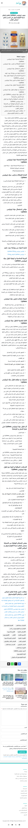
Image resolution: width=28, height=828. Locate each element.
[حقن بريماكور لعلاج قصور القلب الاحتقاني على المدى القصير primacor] (7, 690)
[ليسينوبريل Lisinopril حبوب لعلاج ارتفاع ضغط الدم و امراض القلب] (21, 690)
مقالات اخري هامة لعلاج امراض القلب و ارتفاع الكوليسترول (13, 112)
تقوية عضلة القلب (20, 648)
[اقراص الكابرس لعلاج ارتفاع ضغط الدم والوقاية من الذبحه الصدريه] (21, 677)
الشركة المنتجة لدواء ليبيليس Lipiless (15, 60)
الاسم (26, 727)
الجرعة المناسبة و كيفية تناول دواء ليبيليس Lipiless (14, 77)
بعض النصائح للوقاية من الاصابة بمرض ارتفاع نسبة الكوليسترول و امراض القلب (13, 106)
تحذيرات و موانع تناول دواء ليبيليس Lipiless (13, 91)
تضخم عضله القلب (9, 644)
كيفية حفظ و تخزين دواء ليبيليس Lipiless (14, 82)
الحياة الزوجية (24, 795)
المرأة (26, 805)
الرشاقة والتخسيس (23, 810)
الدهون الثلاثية (21, 635)
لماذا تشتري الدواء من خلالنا (21, 778)
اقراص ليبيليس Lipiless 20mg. (15, 251)
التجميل (25, 815)
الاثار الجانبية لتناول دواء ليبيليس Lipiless (14, 86)
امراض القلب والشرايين (9, 641)
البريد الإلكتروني (24, 733)
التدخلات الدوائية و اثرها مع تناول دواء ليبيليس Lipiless (13, 100)
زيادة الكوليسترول (21, 654)
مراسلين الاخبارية (23, 798)
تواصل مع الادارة (23, 780)
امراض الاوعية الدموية (9, 638)
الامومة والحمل (24, 812)
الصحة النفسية (24, 793)
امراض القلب (22, 641)
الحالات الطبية (24, 791)
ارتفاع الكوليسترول (8, 625)
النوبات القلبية (21, 638)
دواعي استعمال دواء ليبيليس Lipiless (15, 70)
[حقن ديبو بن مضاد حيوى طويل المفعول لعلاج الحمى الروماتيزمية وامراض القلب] (7, 677)
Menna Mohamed (14, 23)
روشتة (25, 771)
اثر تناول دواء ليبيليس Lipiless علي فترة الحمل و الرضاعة (13, 96)
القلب (13, 635)
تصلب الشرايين (21, 644)
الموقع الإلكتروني (23, 740)
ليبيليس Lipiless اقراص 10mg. (15, 254)
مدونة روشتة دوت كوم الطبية (21, 774)
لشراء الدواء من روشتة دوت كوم (14, 73)
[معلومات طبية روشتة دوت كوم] (21, 3)
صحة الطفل (24, 808)
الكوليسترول (6, 635)
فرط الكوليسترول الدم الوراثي (18, 657)
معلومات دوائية (11, 9)
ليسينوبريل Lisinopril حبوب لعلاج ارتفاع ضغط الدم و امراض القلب (21, 697)
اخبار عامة (25, 788)
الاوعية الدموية (10, 632)
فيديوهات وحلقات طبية (22, 776)
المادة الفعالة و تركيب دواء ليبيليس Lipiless (13, 65)
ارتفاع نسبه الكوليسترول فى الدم (17, 628)
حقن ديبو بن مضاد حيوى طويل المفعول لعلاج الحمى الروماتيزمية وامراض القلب (7, 683)
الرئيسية (17, 9)
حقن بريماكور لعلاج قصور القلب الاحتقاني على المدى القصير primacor (7, 697)
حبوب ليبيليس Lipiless (19, 651)
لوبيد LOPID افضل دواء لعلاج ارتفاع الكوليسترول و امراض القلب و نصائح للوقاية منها (14, 617)
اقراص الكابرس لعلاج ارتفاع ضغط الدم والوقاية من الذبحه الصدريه (21, 683)
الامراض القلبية (21, 632)
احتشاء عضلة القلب (20, 625)
